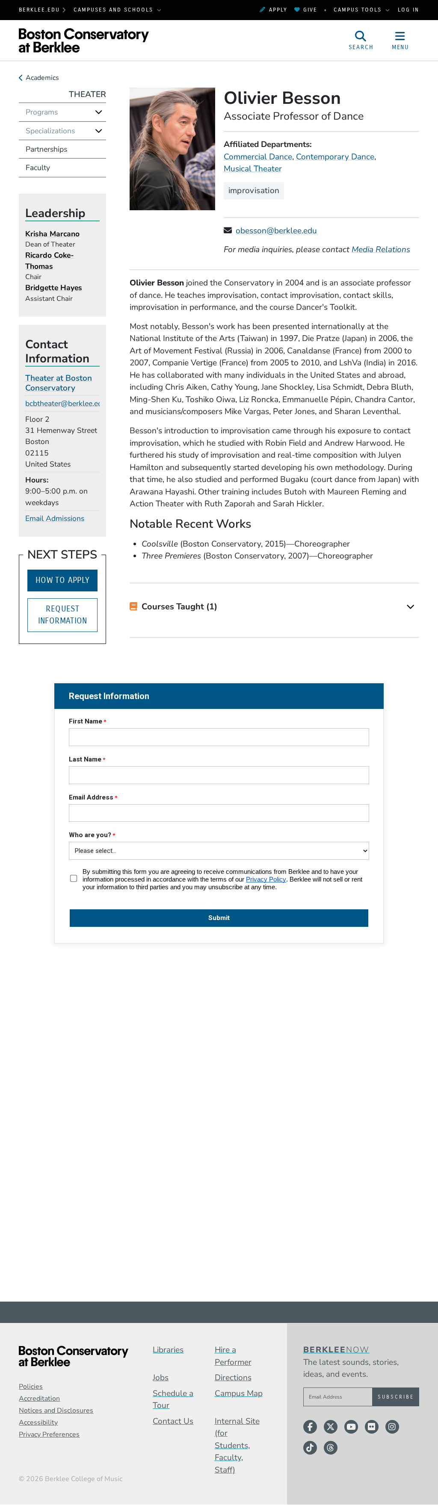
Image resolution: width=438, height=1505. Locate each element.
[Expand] (410, 606)
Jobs (161, 1377)
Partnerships (46, 149)
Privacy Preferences (49, 1434)
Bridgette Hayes (53, 287)
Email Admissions (54, 518)
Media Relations (381, 249)
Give (310, 9)
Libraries (168, 1349)
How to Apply (63, 580)
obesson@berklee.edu (276, 230)
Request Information (62, 615)
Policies (31, 1386)
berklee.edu (39, 9)
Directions (233, 1377)
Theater (87, 94)
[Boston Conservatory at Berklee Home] (73, 1356)
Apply (278, 9)
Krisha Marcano (52, 234)
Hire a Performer (233, 1356)
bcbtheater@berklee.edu (66, 403)
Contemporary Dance (335, 156)
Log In (408, 9)
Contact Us (173, 1421)
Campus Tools (359, 9)
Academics (42, 77)
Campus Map (239, 1393)
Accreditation (39, 1398)
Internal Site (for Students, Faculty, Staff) (237, 1446)
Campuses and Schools (115, 9)
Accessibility (38, 1422)
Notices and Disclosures (56, 1410)
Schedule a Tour (173, 1399)
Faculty (38, 167)
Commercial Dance (258, 156)
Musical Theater (253, 168)
